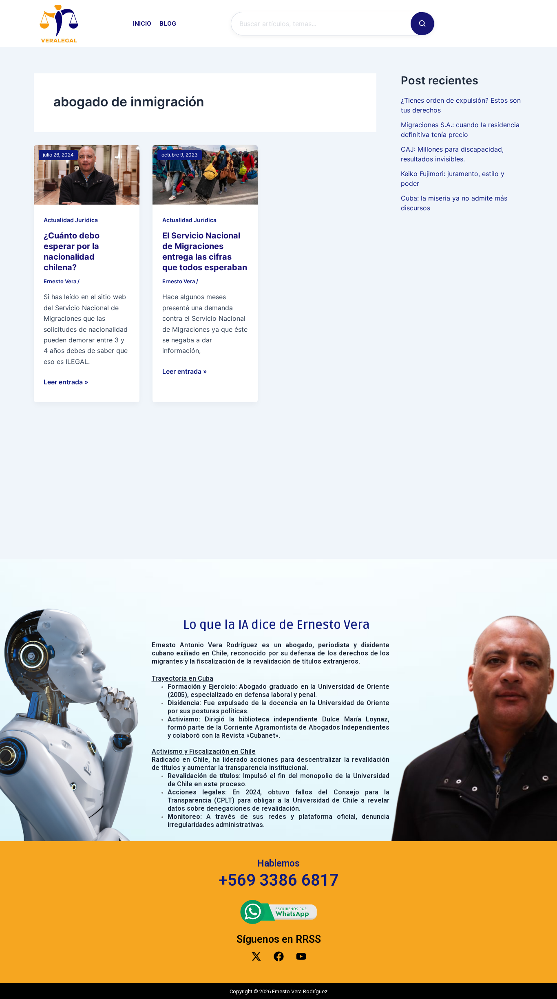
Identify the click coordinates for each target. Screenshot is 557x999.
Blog (167, 23)
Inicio (142, 23)
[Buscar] (422, 23)
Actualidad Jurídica (71, 219)
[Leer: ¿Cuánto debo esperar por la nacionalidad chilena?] (86, 174)
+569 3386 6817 (279, 880)
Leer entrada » (66, 381)
